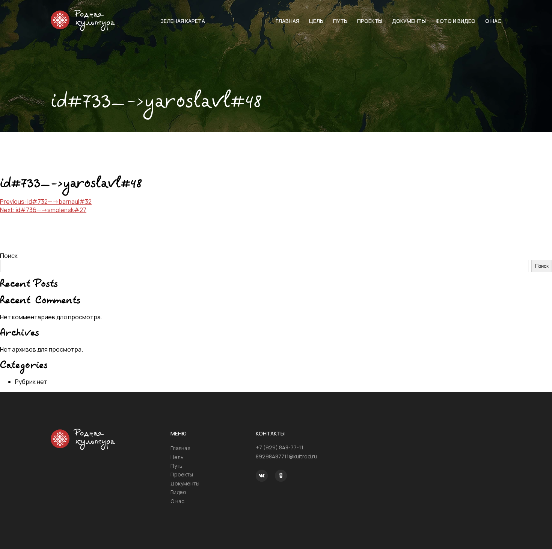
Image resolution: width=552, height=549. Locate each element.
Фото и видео (455, 20)
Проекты (369, 20)
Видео (178, 492)
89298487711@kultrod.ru (286, 456)
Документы (409, 20)
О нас (493, 20)
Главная (287, 20)
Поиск (9, 256)
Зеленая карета (182, 20)
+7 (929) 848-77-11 (279, 447)
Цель (316, 20)
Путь (340, 20)
